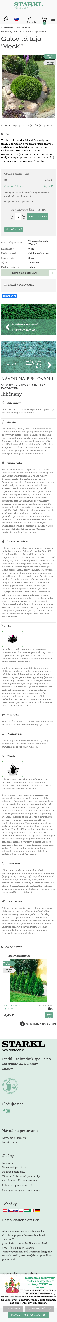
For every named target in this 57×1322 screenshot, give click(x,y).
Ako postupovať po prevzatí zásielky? (23, 1230)
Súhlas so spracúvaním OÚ (17, 1185)
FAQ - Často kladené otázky (18, 1247)
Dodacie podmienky (13, 1171)
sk (16, 19)
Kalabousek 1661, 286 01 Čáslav (20, 1063)
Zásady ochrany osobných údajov (21, 1190)
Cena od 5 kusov (12, 1005)
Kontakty (7, 1068)
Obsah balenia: (45, 1005)
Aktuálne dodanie (50, 63)
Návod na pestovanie (25, 272)
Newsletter (8, 1162)
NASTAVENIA (13, 1309)
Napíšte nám (9, 1142)
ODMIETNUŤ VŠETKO (40, 1309)
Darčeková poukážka (14, 1167)
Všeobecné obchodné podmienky (21, 1176)
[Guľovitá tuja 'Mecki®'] (28, 86)
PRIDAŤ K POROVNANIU (21, 284)
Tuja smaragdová (18, 956)
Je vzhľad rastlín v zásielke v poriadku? (24, 1243)
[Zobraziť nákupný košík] (44, 19)
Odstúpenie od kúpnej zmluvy (19, 1180)
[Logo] (28, 6)
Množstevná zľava (50, 56)
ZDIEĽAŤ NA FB (9, 296)
